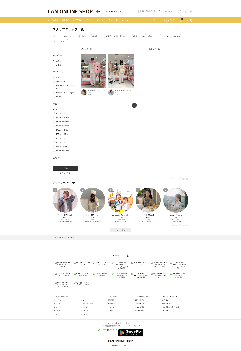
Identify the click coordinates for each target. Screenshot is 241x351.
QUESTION (192, 20)
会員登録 (171, 20)
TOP (54, 237)
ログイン (157, 20)
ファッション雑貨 (87, 304)
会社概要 (165, 311)
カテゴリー (100, 20)
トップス (57, 304)
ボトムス (57, 311)
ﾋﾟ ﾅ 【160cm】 (120, 90)
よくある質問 (139, 307)
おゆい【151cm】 (94, 90)
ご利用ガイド (139, 304)
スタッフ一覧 (154, 49)
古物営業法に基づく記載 (170, 307)
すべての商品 (53, 20)
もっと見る (120, 230)
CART (180, 19)
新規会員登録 (139, 300)
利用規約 (165, 300)
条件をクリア (65, 173)
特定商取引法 (166, 304)
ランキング (113, 20)
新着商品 (65, 20)
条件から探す (169, 12)
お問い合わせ (139, 311)
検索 (159, 11)
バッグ (56, 314)
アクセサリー (85, 307)
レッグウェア (85, 311)
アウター (57, 307)
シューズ (84, 300)
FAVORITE (186, 20)
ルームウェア (85, 314)
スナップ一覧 (86, 49)
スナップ (124, 20)
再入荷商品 (77, 20)
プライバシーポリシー (169, 296)
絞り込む (65, 168)
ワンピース (58, 300)
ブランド (88, 20)
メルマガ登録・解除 (142, 296)
